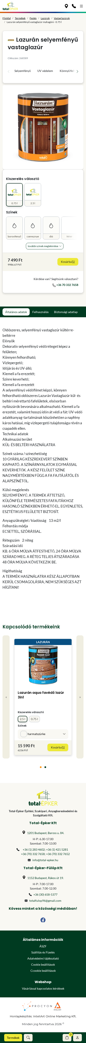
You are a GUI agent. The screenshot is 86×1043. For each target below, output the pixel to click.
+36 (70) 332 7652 (58, 854)
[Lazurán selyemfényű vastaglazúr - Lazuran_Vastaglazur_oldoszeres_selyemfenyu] (43, 127)
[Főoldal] (10, 6)
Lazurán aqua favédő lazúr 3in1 (41, 695)
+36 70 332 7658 (67, 285)
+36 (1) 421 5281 (57, 849)
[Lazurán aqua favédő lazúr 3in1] (43, 666)
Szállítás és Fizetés (43, 952)
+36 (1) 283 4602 (34, 849)
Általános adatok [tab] (16, 312)
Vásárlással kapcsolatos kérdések (43, 988)
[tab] (41, 767)
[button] (28, 1037)
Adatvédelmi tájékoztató (43, 958)
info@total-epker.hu (45, 860)
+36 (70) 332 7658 (33, 854)
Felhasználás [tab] (40, 312)
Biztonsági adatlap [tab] (66, 312)
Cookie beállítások (43, 964)
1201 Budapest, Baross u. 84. (45, 833)
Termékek (13, 1037)
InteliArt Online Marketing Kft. (54, 1016)
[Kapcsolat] (74, 6)
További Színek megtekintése (43, 246)
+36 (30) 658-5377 (45, 894)
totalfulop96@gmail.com (45, 900)
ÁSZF (43, 946)
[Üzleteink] (66, 6)
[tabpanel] (43, 458)
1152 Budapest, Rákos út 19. (45, 878)
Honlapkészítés (21, 1016)
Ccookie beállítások (43, 970)
